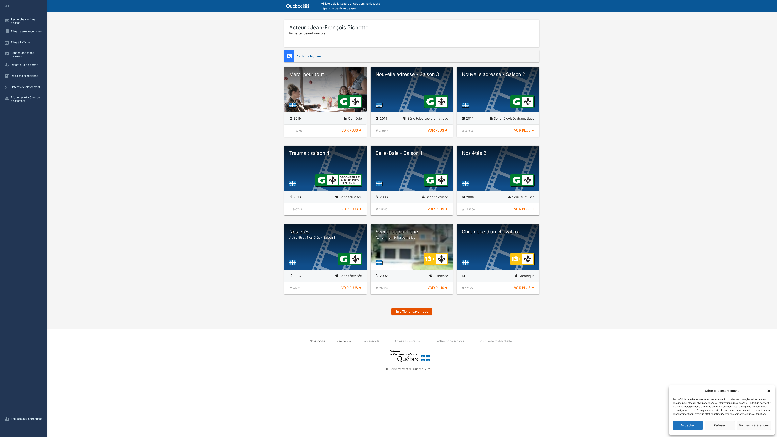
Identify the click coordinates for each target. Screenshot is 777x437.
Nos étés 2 (474, 153)
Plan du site (344, 341)
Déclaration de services (449, 341)
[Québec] (293, 105)
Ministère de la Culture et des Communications (350, 3)
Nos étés (312, 234)
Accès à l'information (407, 341)
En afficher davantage (411, 311)
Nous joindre (317, 341)
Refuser (719, 425)
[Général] (343, 101)
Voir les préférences (754, 425)
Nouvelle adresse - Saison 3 (407, 74)
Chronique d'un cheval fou (491, 232)
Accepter (687, 425)
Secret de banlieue (397, 234)
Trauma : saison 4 (309, 153)
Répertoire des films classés (338, 8)
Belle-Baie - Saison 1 (399, 153)
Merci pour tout (306, 74)
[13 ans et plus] (429, 259)
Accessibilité (371, 341)
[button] (769, 391)
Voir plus (350, 130)
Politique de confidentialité (495, 341)
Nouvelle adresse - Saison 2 (493, 74)
